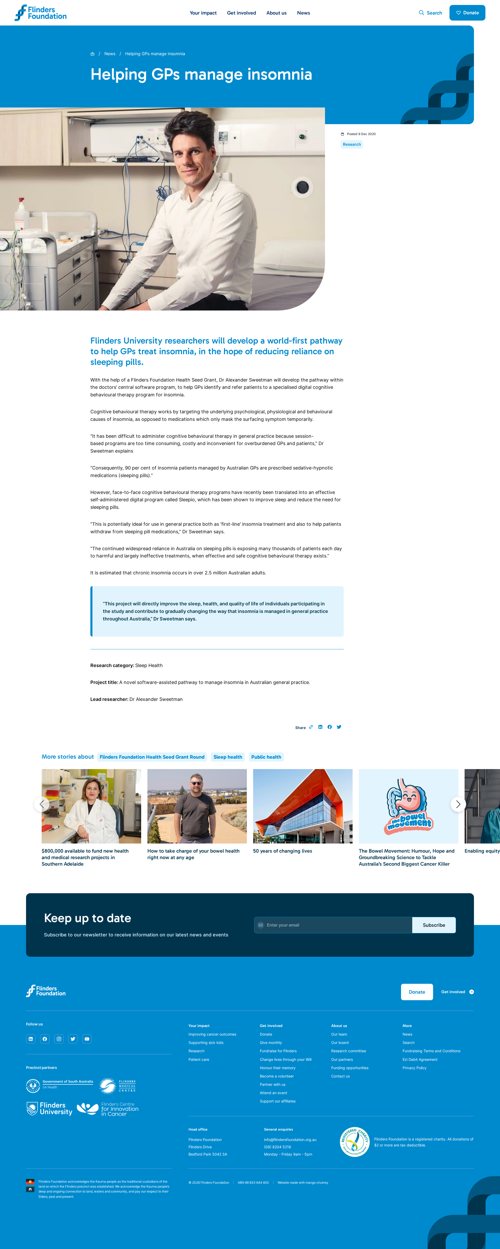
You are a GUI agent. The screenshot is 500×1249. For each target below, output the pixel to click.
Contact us (340, 1076)
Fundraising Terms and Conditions (431, 1051)
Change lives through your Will (285, 1059)
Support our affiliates (278, 1101)
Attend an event (273, 1093)
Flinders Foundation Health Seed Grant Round (152, 757)
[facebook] (44, 1039)
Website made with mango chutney (303, 1182)
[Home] (92, 54)
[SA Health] (80, 1086)
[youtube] (87, 1039)
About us (339, 1025)
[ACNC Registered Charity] (355, 1155)
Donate (471, 13)
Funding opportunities (349, 1068)
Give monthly (271, 1042)
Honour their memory (278, 1068)
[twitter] (73, 1039)
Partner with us (272, 1084)
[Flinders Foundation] (41, 12)
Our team (339, 1034)
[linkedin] (30, 1039)
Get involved (271, 1025)
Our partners (342, 1059)
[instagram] (59, 1039)
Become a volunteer (277, 1076)
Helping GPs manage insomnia (155, 53)
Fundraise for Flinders (278, 1051)
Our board (340, 1042)
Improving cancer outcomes (212, 1034)
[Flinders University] (49, 1109)
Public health (266, 757)
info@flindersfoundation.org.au (290, 1139)
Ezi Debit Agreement (420, 1059)
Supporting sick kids (206, 1042)
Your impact (199, 1025)
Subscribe (434, 925)
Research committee (348, 1051)
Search (409, 1042)
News (303, 13)
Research (196, 1051)
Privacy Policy (415, 1068)
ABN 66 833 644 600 (253, 1182)
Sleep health (228, 757)
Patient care (199, 1059)
